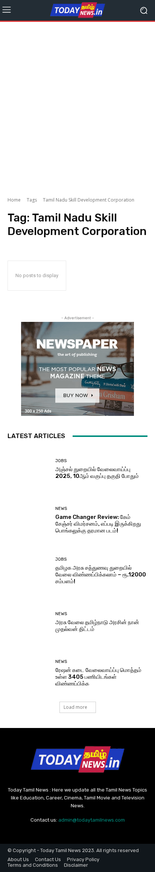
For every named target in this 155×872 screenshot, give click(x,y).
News (61, 509)
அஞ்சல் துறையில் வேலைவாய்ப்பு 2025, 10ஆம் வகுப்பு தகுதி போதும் (97, 472)
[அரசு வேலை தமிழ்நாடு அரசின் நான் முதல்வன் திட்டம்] (29, 622)
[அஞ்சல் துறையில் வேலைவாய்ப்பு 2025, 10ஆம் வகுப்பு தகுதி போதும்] (29, 469)
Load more (75, 707)
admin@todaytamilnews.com (91, 820)
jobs (61, 461)
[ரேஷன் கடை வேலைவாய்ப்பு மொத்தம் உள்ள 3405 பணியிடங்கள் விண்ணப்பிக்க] (29, 673)
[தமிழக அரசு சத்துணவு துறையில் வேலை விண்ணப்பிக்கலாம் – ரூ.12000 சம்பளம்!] (29, 571)
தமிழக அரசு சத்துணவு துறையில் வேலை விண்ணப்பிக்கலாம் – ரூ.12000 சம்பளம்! (100, 574)
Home (14, 200)
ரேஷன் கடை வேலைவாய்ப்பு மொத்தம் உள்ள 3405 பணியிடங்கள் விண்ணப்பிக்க (98, 677)
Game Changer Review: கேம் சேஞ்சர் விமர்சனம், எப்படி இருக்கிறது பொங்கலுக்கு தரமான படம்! (98, 524)
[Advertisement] (77, 106)
